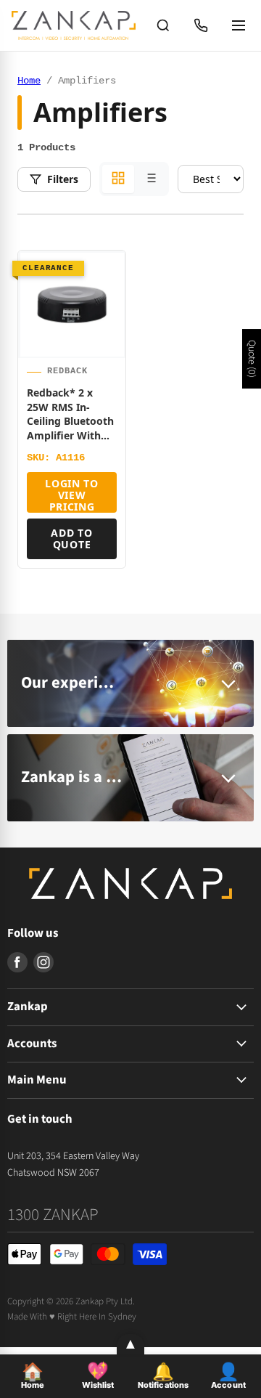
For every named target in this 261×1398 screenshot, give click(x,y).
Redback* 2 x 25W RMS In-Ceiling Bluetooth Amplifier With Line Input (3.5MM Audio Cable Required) (70, 435)
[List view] (150, 179)
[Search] (163, 25)
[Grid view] (118, 179)
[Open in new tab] (108, 308)
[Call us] (201, 25)
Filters (62, 179)
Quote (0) (251, 359)
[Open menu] (238, 25)
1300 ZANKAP (53, 1215)
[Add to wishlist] (108, 273)
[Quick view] (108, 343)
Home (29, 80)
